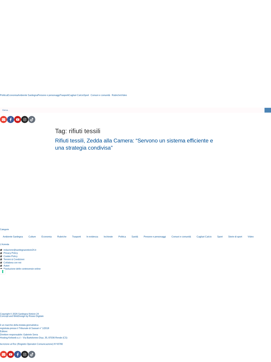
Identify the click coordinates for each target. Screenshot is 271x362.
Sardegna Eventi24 (48, 325)
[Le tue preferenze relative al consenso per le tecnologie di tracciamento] (2, 271)
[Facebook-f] (10, 119)
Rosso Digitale (36, 316)
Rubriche (116, 95)
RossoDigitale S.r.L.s (18, 331)
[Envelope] (3, 119)
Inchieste (108, 236)
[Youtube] (17, 119)
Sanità (135, 236)
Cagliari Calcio (76, 95)
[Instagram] (24, 119)
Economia (12, 95)
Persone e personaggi (49, 95)
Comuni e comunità (100, 95)
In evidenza (92, 236)
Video (124, 95)
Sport (86, 95)
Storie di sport (235, 236)
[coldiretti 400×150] (28, 23)
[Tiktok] (31, 119)
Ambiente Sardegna (28, 95)
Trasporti (64, 95)
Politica (3, 95)
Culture (32, 236)
